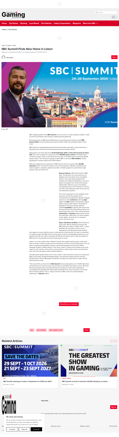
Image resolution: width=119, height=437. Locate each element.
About (3, 426)
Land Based (34, 23)
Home (4, 23)
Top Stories (13, 23)
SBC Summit (41, 330)
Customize (12, 429)
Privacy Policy (113, 426)
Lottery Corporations (62, 23)
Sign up (113, 407)
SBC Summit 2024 (56, 330)
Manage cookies (85, 426)
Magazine (77, 23)
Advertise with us (56, 426)
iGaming (23, 23)
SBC (31, 330)
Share (114, 57)
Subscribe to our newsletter (69, 304)
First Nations (46, 23)
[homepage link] (13, 15)
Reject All (24, 429)
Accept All (36, 429)
